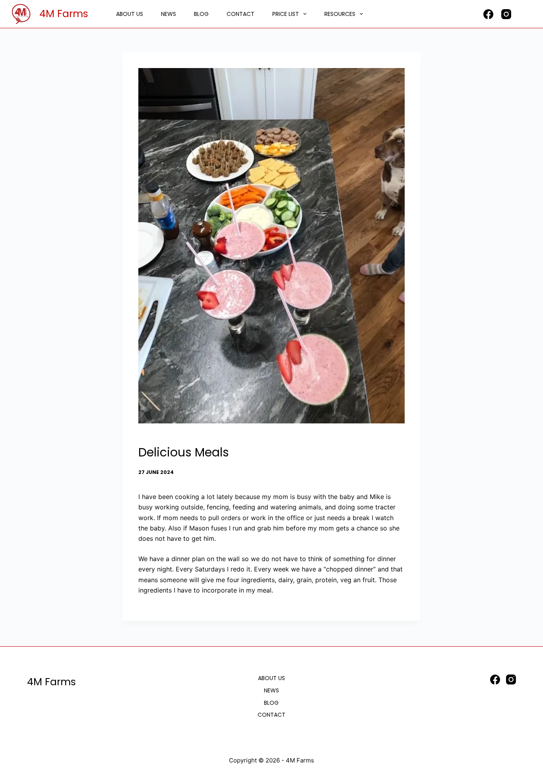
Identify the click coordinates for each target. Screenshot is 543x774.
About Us (129, 14)
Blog (201, 14)
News (168, 14)
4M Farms (63, 14)
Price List (285, 14)
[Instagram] (506, 14)
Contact (240, 14)
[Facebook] (488, 14)
